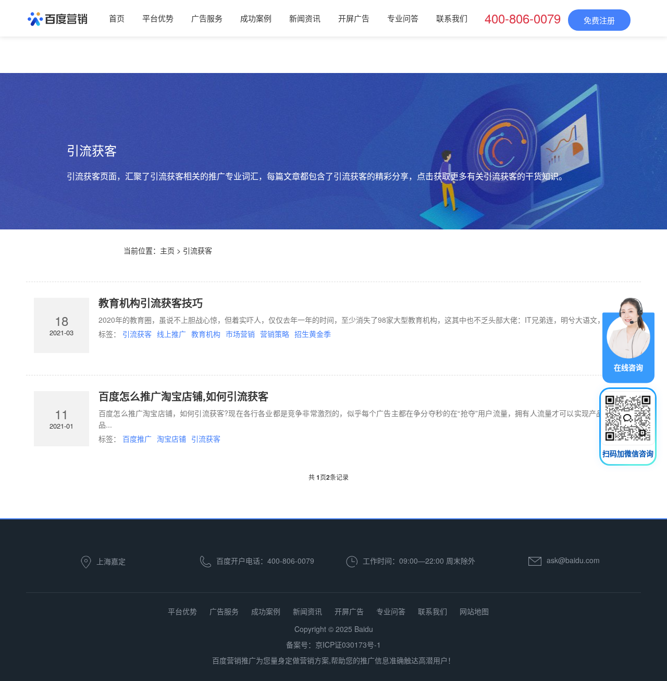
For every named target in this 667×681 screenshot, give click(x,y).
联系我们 (451, 18)
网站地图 (474, 611)
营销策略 (274, 334)
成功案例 (255, 18)
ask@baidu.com (573, 560)
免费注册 (599, 20)
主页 (167, 250)
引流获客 (137, 334)
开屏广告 (353, 18)
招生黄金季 (312, 334)
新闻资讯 (304, 18)
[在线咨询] (628, 339)
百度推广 (137, 438)
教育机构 (205, 334)
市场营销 (240, 334)
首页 (117, 18)
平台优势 (158, 18)
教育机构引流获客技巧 (150, 302)
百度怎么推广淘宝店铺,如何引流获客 (183, 396)
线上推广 (171, 334)
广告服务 (207, 18)
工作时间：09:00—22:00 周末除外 (419, 560)
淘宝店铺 (171, 438)
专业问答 (402, 18)
